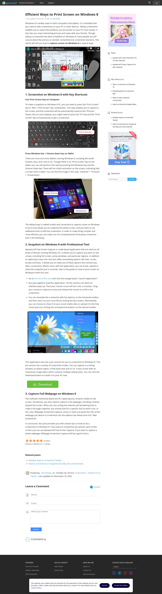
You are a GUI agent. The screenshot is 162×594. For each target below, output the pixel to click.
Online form (58, 570)
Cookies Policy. (36, 588)
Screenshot (80, 473)
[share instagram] (131, 573)
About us (86, 566)
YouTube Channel (31, 566)
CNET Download (31, 574)
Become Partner (89, 574)
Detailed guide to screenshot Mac (123, 92)
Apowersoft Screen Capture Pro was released (124, 65)
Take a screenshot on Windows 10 (124, 85)
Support (51, 3)
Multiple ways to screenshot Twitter (45, 460)
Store (42, 3)
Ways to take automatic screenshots (121, 99)
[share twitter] (119, 573)
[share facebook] (114, 573)
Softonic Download (32, 570)
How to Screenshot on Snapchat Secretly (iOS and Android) (56, 463)
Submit (36, 529)
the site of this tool (43, 278)
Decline (104, 585)
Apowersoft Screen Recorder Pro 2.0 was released (125, 59)
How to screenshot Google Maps (124, 104)
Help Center (58, 566)
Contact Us (87, 570)
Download (45, 384)
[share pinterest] (125, 573)
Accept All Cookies (121, 585)
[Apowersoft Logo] (9, 2)
